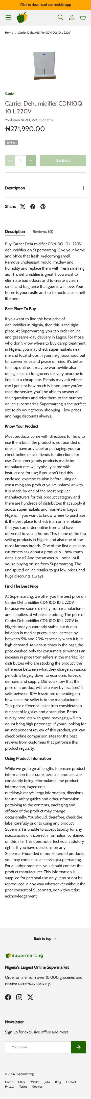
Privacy (9, 1086)
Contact (71, 1082)
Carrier (10, 93)
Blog (58, 1082)
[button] (82, 17)
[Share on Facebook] (33, 207)
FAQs (21, 1082)
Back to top (43, 938)
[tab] (15, 231)
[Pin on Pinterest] (43, 207)
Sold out (63, 160)
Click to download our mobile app (45, 4)
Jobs (47, 1082)
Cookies (37, 1086)
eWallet (34, 1082)
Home (9, 32)
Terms (23, 1086)
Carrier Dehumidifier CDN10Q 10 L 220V (44, 32)
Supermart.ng (25, 1074)
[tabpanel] (45, 572)
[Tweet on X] (23, 207)
